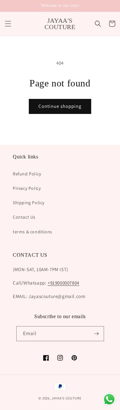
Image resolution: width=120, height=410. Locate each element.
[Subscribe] (97, 333)
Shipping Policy (28, 202)
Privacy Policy (27, 188)
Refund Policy (27, 174)
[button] (8, 24)
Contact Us (24, 217)
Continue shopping (60, 106)
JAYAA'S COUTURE (67, 398)
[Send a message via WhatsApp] (109, 399)
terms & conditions (32, 232)
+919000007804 (63, 283)
